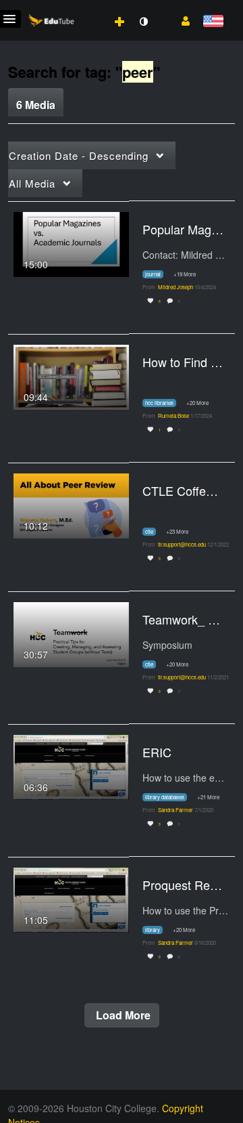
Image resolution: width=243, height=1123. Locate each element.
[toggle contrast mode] (143, 21)
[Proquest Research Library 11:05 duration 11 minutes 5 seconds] (71, 898)
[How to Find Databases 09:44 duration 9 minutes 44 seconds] (71, 375)
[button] (180, 20)
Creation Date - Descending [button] (78, 155)
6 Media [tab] (35, 104)
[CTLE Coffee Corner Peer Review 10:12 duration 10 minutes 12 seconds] (71, 504)
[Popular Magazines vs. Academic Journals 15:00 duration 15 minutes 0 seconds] (71, 242)
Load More (122, 1015)
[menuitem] (90, 7)
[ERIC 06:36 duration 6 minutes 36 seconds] (71, 765)
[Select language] (213, 22)
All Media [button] (32, 183)
